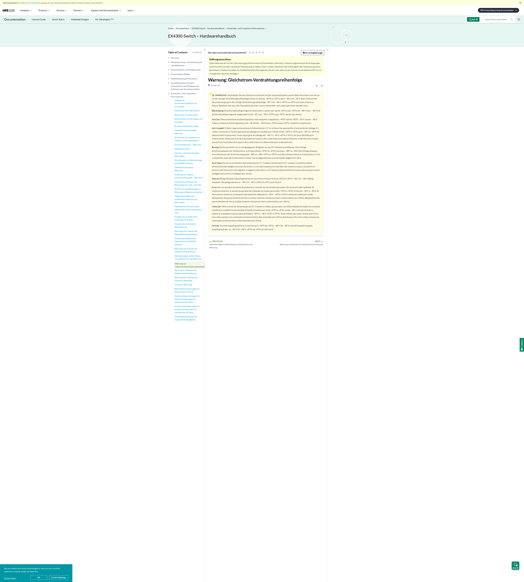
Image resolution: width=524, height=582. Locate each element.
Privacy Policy (10, 578)
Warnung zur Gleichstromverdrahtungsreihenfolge (191, 265)
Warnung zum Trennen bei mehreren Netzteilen (186, 279)
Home (171, 28)
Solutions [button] (24, 10)
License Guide (39, 19)
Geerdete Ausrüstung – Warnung (184, 169)
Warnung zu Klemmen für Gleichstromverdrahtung (186, 271)
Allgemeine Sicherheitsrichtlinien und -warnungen (186, 103)
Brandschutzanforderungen (186, 126)
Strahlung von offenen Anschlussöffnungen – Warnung (188, 176)
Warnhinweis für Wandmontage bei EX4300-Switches (188, 161)
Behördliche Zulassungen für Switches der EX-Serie (187, 290)
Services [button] (60, 10)
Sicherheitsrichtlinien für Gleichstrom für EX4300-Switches (185, 241)
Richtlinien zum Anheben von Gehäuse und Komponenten (187, 139)
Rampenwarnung (182, 149)
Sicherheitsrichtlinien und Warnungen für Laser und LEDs (188, 183)
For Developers (104, 19)
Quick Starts (58, 19)
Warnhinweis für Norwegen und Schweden (188, 120)
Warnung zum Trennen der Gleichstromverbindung (186, 250)
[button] (515, 566)
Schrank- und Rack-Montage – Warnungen (187, 154)
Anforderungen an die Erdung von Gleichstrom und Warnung (188, 257)
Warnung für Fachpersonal (186, 115)
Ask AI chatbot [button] (31, 3)
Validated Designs (80, 19)
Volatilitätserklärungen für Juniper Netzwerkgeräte (186, 318)
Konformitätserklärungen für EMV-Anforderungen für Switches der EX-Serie (187, 299)
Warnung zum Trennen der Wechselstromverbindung (186, 232)
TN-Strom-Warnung (183, 284)
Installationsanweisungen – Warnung (186, 131)
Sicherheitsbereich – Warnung (188, 145)
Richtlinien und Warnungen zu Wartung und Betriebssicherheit (188, 190)
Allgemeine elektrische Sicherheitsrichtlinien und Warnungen (186, 199)
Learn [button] (130, 10)
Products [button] (42, 10)
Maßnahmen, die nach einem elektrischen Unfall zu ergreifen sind (188, 209)
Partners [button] (78, 10)
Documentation (15, 19)
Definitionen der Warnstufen (187, 110)
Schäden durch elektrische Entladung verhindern (186, 218)
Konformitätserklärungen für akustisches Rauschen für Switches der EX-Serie (187, 309)
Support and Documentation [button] (104, 10)
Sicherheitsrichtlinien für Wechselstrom (185, 225)
